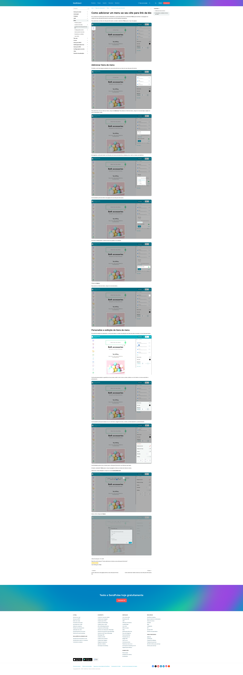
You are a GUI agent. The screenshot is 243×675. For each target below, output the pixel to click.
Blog (148, 624)
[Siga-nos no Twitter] (156, 666)
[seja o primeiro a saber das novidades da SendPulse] (164, 666)
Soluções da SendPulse (80, 636)
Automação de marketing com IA (129, 645)
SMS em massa (125, 627)
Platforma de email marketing (79, 633)
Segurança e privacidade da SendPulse (102, 666)
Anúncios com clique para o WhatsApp (105, 629)
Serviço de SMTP (77, 42)
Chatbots (76, 16)
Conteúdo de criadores (77, 642)
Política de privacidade (87, 666)
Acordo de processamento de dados (129, 666)
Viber (75, 51)
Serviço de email (77, 12)
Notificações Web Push (79, 44)
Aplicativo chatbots (102, 643)
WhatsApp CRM (101, 635)
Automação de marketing (103, 645)
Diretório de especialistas (152, 631)
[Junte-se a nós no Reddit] (169, 666)
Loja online (77, 36)
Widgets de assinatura (102, 642)
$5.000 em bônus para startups (153, 643)
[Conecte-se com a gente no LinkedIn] (161, 666)
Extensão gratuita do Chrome (79, 631)
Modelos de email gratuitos (78, 627)
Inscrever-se (166, 3)
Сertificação (149, 638)
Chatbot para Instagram (103, 619)
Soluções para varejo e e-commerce (80, 640)
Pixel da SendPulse (126, 635)
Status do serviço (150, 620)
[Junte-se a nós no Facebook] (153, 666)
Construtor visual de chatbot (103, 617)
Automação (76, 14)
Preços (99, 3)
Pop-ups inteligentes (126, 633)
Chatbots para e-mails (102, 624)
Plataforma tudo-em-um (127, 643)
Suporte (104, 3)
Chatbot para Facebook (102, 638)
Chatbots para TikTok (102, 620)
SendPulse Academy (151, 617)
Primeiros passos (78, 22)
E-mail (75, 615)
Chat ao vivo (125, 640)
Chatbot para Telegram (102, 640)
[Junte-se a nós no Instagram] (166, 666)
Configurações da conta (79, 49)
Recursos (111, 3)
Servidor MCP (150, 629)
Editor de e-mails (76, 620)
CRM (75, 18)
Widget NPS (124, 638)
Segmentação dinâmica (127, 647)
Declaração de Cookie (115, 666)
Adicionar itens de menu (160, 10)
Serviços (125, 615)
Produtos (93, 3)
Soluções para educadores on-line (80, 638)
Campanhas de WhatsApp (103, 627)
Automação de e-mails (77, 624)
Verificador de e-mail (77, 629)
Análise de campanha (77, 626)
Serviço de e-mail (76, 617)
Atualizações (125, 656)
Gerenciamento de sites (79, 32)
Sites (75, 20)
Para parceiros (151, 634)
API (148, 627)
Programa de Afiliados (151, 640)
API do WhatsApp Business (103, 626)
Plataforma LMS (125, 619)
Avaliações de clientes (127, 654)
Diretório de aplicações (79, 53)
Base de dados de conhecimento (153, 619)
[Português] (156, 3)
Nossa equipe (125, 652)
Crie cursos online (126, 617)
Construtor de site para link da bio (81, 27)
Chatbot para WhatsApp (103, 622)
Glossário (149, 622)
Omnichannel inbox (126, 642)
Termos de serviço (76, 666)
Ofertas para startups (151, 645)
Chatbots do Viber (101, 636)
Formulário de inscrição (78, 622)
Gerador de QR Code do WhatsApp (105, 633)
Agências (149, 636)
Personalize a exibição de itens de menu (161, 13)
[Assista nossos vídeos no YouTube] (158, 666)
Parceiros (117, 3)
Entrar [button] (160, 3)
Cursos (75, 40)
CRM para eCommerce (127, 622)
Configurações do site (79, 29)
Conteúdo (156, 8)
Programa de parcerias (151, 642)
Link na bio (124, 626)
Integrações (149, 626)
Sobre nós (125, 650)
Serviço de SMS (77, 47)
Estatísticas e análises (79, 34)
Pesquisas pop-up (126, 636)
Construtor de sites (78, 24)
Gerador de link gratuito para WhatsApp (106, 631)
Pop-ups (75, 38)
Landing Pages (125, 624)
